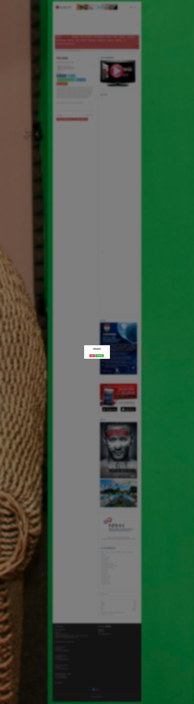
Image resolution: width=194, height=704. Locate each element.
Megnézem (99, 355)
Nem (92, 355)
